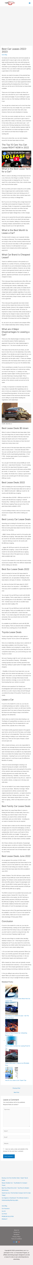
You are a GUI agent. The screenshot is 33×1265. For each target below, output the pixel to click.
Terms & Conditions (16, 1238)
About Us (16, 1230)
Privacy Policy (16, 1236)
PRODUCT (4, 1219)
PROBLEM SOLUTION (8, 1216)
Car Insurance (5, 1208)
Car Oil (3, 1211)
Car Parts (4, 1213)
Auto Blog (4, 54)
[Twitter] (16, 1242)
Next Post (16, 1092)
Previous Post (16, 1088)
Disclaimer (16, 1234)
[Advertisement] (16, 28)
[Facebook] (14, 1242)
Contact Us (16, 1232)
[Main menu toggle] (29, 3)
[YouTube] (19, 1242)
